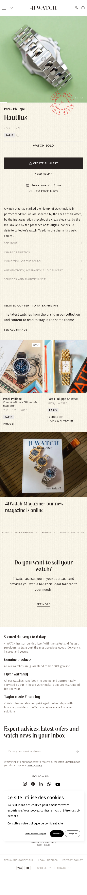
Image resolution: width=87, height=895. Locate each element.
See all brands (16, 329)
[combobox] (44, 868)
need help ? (43, 173)
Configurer (72, 834)
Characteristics (17, 252)
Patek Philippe (24, 532)
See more (11, 243)
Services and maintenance (25, 279)
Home (5, 532)
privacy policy (34, 765)
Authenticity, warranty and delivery (33, 270)
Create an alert (45, 163)
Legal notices (48, 860)
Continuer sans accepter (35, 834)
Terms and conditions (19, 860)
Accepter (56, 834)
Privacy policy (73, 860)
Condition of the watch (23, 261)
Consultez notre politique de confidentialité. (35, 823)
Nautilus (46, 532)
